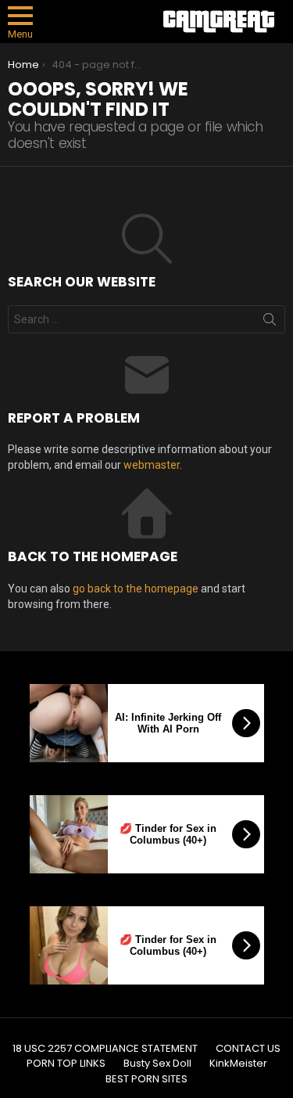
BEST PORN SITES (146, 1079)
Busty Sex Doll (157, 1063)
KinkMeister (238, 1063)
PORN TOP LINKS (66, 1063)
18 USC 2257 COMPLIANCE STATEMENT (105, 1048)
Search (269, 322)
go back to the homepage (135, 588)
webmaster (151, 465)
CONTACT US (248, 1048)
